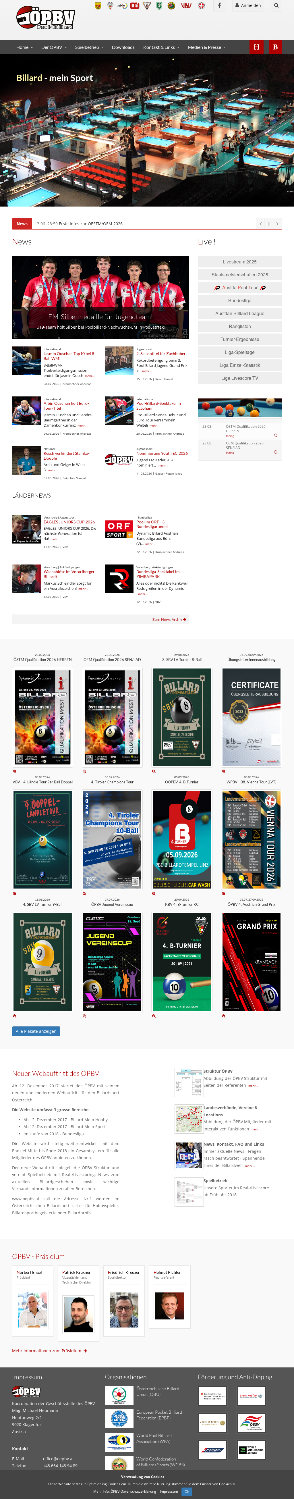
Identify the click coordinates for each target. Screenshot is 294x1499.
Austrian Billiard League (239, 313)
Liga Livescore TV (239, 378)
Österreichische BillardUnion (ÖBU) (157, 1391)
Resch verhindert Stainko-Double (67, 456)
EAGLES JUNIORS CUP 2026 (69, 521)
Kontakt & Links (159, 47)
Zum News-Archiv (167, 619)
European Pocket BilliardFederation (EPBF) (159, 1415)
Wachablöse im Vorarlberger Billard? (69, 574)
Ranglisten (240, 326)
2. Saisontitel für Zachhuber (161, 353)
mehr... (90, 376)
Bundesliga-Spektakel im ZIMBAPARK (158, 574)
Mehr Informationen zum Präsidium (48, 1350)
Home (22, 47)
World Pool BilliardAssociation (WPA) (154, 1438)
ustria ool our (241, 287)
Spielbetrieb (87, 47)
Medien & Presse (204, 47)
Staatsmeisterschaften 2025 (240, 274)
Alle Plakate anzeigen (36, 1031)
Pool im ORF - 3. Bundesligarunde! (152, 524)
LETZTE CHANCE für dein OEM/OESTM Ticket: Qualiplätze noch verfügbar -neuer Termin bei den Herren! (145, 223)
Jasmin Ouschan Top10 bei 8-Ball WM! (70, 356)
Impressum (169, 1491)
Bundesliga (240, 300)
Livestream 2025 (240, 261)
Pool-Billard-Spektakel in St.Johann (158, 406)
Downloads (123, 47)
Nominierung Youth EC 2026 (162, 453)
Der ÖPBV (51, 47)
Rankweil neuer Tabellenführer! (100, 309)
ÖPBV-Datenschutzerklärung (133, 1491)
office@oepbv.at (58, 1458)
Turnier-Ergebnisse (239, 339)
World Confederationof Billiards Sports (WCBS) (160, 1461)
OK (187, 1491)
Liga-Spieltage (240, 352)
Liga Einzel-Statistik (240, 365)
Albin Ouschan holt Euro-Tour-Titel (66, 406)
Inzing (230, 436)
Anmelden (250, 5)
